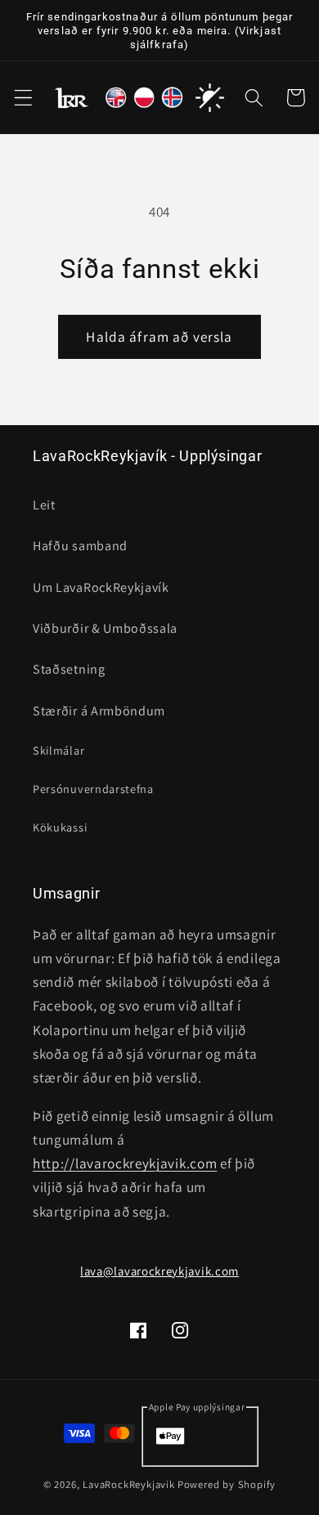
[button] (23, 98)
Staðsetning (69, 669)
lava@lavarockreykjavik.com (159, 1271)
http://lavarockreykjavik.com (125, 1163)
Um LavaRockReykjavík (101, 587)
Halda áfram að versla (159, 336)
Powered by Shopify (226, 1484)
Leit (44, 504)
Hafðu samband (80, 545)
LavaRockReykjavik (129, 1484)
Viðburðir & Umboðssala (105, 628)
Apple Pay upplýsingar (197, 1407)
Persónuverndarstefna (93, 788)
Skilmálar (58, 750)
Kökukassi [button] (60, 827)
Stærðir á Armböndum (99, 710)
